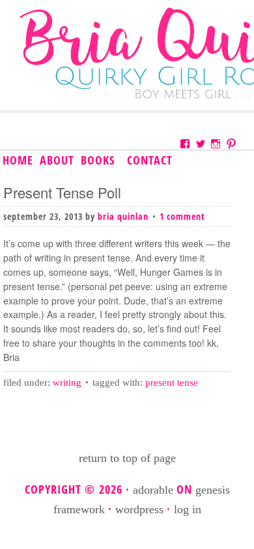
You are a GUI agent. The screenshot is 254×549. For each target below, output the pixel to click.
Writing (67, 382)
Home (18, 160)
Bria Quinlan (123, 216)
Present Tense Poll (62, 192)
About (57, 160)
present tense (171, 382)
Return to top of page (127, 457)
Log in (187, 509)
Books (96, 160)
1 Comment (182, 216)
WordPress (139, 509)
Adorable (153, 489)
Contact (150, 160)
